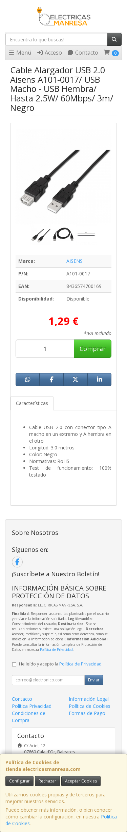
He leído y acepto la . (61, 664)
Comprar (93, 349)
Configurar (19, 781)
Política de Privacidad (56, 649)
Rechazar (47, 781)
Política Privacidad (31, 706)
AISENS (74, 261)
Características (32, 403)
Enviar (94, 680)
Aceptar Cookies (81, 781)
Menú (23, 52)
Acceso (52, 52)
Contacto (86, 52)
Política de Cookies (89, 706)
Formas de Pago (87, 713)
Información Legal (89, 699)
